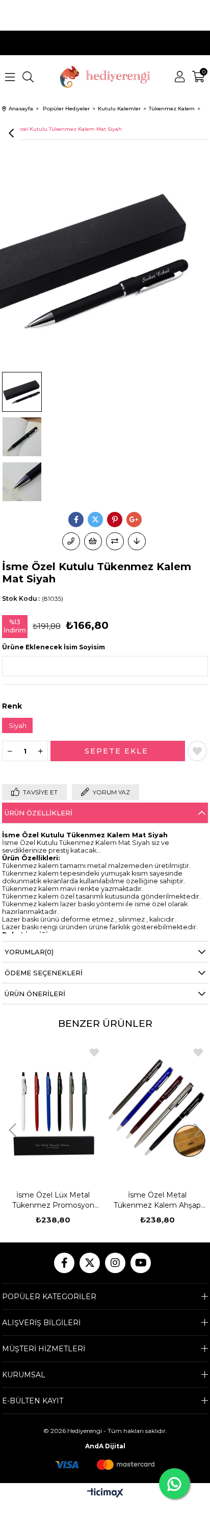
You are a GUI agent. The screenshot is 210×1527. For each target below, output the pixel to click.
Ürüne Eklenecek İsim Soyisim (53, 647)
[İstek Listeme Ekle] (93, 541)
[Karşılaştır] (115, 541)
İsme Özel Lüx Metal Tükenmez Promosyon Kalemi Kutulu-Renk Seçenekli (53, 1200)
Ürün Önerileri (35, 994)
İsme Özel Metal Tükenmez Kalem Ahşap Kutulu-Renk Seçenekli (157, 1200)
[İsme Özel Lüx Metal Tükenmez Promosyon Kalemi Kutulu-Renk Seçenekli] (52, 1109)
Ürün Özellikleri (38, 813)
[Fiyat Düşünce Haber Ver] (137, 541)
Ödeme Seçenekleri (44, 973)
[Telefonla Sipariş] (71, 541)
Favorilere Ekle (94, 1052)
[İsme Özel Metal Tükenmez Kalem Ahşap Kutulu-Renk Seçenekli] (157, 1109)
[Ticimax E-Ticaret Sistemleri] (105, 1493)
